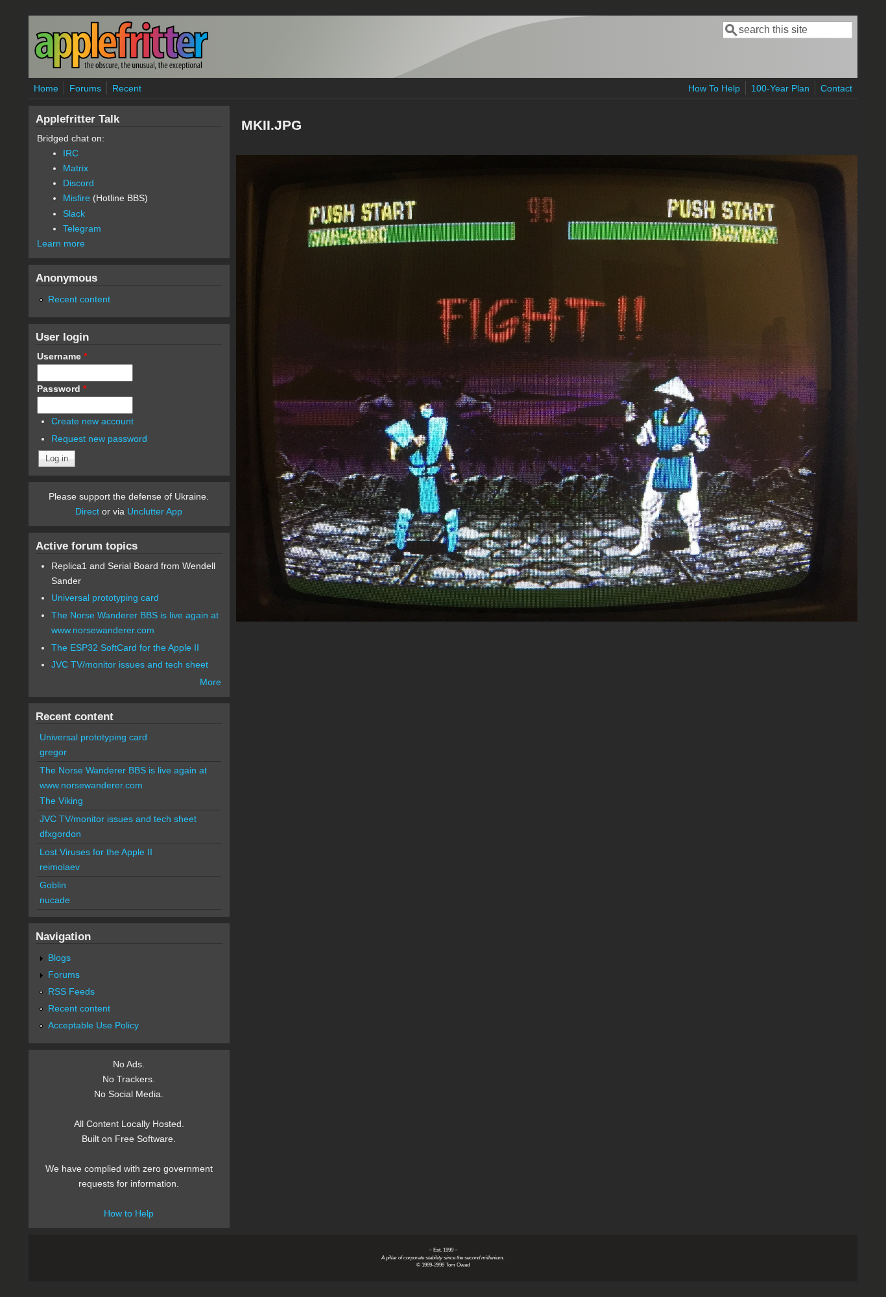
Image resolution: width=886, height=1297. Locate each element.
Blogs (59, 957)
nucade (55, 900)
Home (46, 88)
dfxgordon (60, 834)
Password (61, 388)
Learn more (61, 243)
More (210, 682)
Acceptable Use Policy (93, 1025)
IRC (70, 153)
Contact (836, 88)
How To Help (714, 88)
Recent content (79, 299)
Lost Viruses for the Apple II (96, 852)
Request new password (99, 438)
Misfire (76, 198)
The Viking (61, 800)
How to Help (129, 1213)
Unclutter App (154, 511)
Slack (74, 213)
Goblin (53, 885)
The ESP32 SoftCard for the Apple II (125, 647)
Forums (85, 88)
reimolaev (60, 867)
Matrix (75, 168)
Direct (87, 511)
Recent (126, 88)
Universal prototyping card (105, 597)
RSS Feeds (71, 991)
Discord (78, 183)
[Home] (121, 67)
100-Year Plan (780, 88)
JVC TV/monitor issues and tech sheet (129, 664)
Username (62, 356)
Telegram (82, 228)
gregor (53, 752)
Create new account (92, 421)
